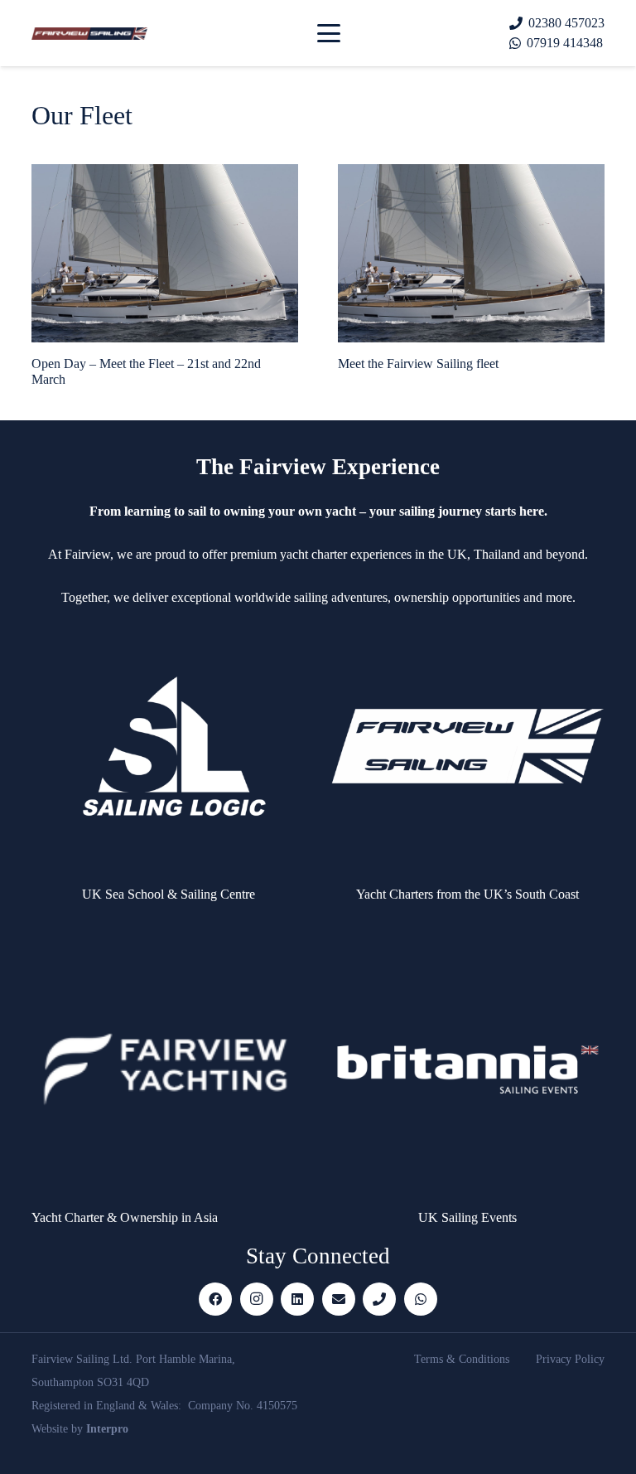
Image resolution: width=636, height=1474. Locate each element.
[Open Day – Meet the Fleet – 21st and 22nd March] (164, 253)
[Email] (338, 1299)
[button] (328, 33)
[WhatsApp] (420, 1299)
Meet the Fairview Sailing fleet (418, 363)
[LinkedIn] (297, 1299)
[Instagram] (256, 1299)
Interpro (107, 1429)
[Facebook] (215, 1299)
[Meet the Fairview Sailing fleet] (471, 253)
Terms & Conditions (461, 1359)
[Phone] (379, 1299)
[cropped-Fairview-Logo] (89, 33)
